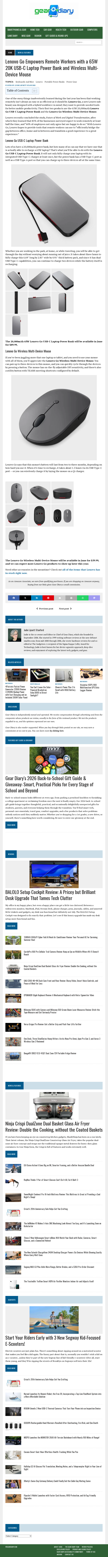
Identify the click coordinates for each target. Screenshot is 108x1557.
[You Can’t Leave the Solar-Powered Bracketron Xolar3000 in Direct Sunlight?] (40, 680)
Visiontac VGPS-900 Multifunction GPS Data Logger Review (89, 687)
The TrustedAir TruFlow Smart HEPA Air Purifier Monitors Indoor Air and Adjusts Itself (59, 1281)
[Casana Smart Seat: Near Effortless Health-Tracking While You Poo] (13, 1457)
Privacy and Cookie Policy (82, 1549)
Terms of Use (90, 1552)
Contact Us (69, 1554)
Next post (64, 608)
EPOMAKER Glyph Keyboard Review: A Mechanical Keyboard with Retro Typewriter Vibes (59, 995)
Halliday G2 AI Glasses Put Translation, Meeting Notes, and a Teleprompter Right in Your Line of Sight (63, 1468)
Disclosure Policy (63, 1549)
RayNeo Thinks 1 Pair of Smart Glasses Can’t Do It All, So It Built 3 (51, 1179)
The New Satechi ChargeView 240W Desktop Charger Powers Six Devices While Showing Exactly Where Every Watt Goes (63, 1254)
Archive (59, 1554)
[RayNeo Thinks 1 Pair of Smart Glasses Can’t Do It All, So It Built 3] (13, 1185)
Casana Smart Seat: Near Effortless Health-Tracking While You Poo (51, 1452)
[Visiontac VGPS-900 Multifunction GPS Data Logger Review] (91, 677)
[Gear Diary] (54, 11)
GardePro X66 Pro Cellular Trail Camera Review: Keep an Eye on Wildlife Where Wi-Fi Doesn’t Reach (61, 953)
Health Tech (61, 29)
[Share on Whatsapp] (83, 597)
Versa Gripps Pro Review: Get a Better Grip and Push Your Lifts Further (52, 1024)
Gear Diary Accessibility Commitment (70, 1552)
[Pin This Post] (48, 597)
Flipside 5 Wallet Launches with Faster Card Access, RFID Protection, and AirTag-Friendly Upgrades (60, 1497)
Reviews (9, 683)
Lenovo (39, 81)
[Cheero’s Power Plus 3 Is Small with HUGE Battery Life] (64, 680)
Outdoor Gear (76, 29)
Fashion (38, 35)
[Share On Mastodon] (94, 597)
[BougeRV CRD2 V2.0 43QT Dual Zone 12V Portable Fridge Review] (13, 1058)
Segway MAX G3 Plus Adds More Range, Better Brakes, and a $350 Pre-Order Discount (59, 1266)
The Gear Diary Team (72, 1547)
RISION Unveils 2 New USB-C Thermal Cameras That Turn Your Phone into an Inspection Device (62, 1408)
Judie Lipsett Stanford (25, 85)
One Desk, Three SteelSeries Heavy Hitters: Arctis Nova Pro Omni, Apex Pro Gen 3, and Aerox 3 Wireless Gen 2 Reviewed (62, 1040)
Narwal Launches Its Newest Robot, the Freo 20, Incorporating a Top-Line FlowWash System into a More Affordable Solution (62, 1395)
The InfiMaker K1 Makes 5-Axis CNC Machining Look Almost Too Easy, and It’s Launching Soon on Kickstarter (62, 1225)
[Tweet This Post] (25, 597)
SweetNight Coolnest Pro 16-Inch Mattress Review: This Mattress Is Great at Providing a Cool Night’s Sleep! (62, 1196)
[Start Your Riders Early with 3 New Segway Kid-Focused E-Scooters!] (54, 1332)
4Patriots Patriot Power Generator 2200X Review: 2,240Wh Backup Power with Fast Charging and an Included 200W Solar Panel (16, 692)
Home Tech (35, 29)
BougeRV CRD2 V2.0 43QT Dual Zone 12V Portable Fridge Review (50, 1053)
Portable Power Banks (55, 81)
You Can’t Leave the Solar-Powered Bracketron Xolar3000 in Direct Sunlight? (40, 691)
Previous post (46, 608)
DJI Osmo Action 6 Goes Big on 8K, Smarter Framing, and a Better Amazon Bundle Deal (59, 1165)
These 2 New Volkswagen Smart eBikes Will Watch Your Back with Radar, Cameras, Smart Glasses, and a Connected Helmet (60, 1239)
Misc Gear (26, 35)
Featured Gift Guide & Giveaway (20, 740)
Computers (92, 29)
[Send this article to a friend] (59, 597)
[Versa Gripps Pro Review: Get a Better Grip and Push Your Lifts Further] (13, 1030)
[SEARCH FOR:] (88, 42)
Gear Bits (11, 1299)
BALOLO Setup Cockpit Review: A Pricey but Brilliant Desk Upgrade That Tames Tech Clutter (50, 894)
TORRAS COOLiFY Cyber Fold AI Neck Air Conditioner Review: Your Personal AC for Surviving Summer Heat (60, 939)
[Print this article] (71, 597)
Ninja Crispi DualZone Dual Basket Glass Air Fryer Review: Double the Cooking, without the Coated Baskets (60, 967)
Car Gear (48, 29)
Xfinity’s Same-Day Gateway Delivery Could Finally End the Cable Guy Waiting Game (57, 1481)
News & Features (14, 1085)
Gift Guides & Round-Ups (56, 35)
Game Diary (13, 35)
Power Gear (72, 81)
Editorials (35, 684)
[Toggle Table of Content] (33, 91)
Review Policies (87, 1547)
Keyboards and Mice (25, 81)
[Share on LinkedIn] (37, 597)
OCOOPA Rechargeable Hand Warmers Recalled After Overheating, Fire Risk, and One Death (61, 1423)
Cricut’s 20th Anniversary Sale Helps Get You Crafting (46, 1209)
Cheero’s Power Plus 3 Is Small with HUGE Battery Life (65, 690)
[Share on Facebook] (13, 597)
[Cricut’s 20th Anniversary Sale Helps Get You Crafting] (13, 1214)
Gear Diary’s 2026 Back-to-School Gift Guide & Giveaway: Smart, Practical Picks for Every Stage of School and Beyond (49, 784)
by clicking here (56, 730)
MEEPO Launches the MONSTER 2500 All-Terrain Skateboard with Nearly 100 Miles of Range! (61, 1437)
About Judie (58, 1547)
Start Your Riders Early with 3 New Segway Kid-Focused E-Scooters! (52, 1340)
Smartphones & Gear (16, 29)
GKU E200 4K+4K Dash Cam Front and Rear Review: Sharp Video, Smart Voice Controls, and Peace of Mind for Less (61, 982)
